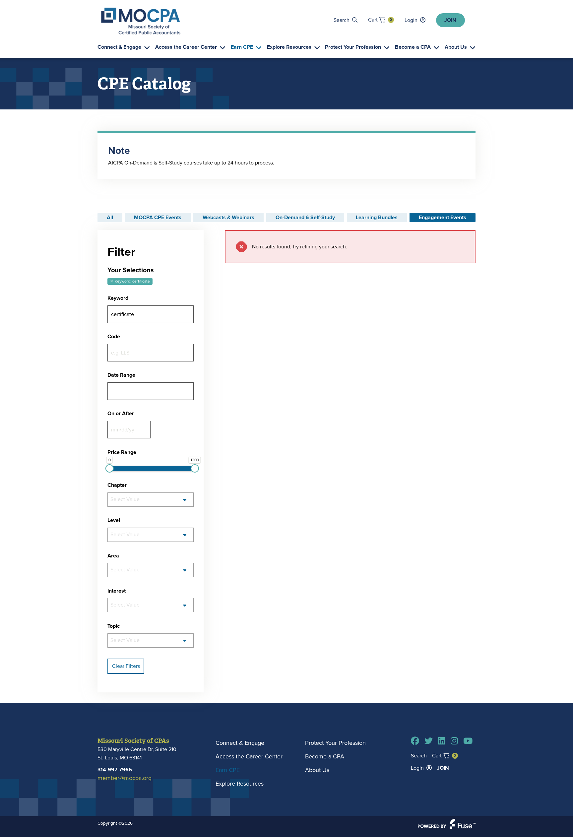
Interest (116, 591)
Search (342, 20)
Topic (113, 626)
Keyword (117, 298)
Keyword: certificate (132, 281)
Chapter (117, 485)
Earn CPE (242, 47)
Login (411, 20)
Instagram (454, 741)
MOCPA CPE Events (157, 217)
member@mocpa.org (124, 778)
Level (113, 520)
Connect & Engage (119, 47)
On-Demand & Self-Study (305, 217)
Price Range (121, 452)
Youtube (468, 741)
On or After (120, 413)
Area (113, 555)
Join (450, 20)
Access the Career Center (186, 47)
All (110, 217)
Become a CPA (413, 47)
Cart (380, 20)
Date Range (121, 375)
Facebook (415, 741)
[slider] (109, 468)
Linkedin (441, 741)
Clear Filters (126, 666)
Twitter (428, 741)
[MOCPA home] (140, 21)
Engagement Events (442, 217)
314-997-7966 (114, 769)
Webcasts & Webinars (228, 217)
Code (113, 336)
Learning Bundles (377, 217)
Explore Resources (289, 47)
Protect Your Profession (353, 47)
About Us (456, 47)
